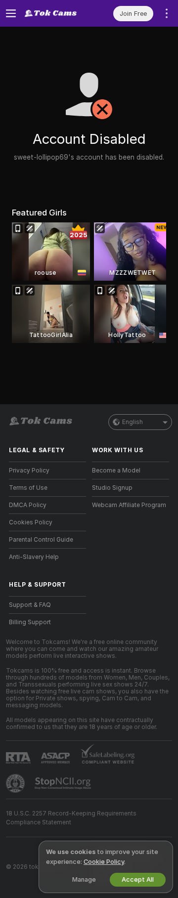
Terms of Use (28, 487)
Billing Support (30, 622)
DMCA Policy (27, 505)
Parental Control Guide (41, 539)
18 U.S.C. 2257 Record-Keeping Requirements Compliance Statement (71, 818)
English (132, 422)
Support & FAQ (30, 604)
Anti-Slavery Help (34, 557)
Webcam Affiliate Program (129, 505)
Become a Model (116, 470)
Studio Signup (112, 487)
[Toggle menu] (11, 13)
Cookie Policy (104, 861)
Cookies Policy (30, 522)
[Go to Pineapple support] (16, 783)
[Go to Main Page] (55, 13)
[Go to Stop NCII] (64, 783)
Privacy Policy (29, 470)
